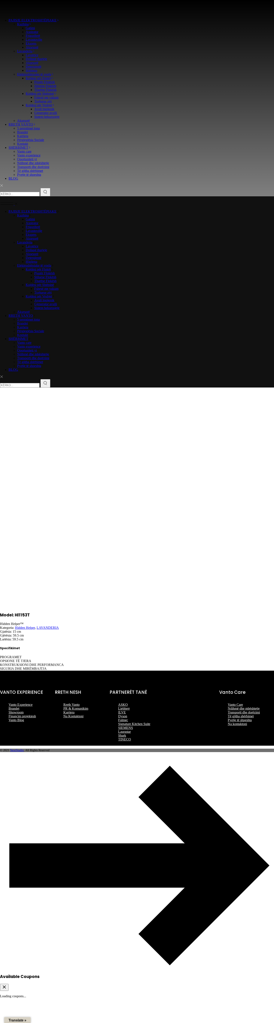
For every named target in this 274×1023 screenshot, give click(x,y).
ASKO (123, 704)
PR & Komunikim (75, 708)
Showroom (16, 712)
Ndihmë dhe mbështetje (244, 708)
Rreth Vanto (71, 704)
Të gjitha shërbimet (241, 716)
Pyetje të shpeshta (240, 720)
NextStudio (17, 750)
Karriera (68, 712)
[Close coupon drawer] (4, 987)
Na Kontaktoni (73, 716)
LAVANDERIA (48, 627)
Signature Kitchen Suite (134, 724)
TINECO (124, 739)
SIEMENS (125, 728)
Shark (122, 735)
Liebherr (124, 708)
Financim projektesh (22, 716)
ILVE (122, 712)
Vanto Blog (16, 720)
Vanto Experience (21, 704)
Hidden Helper (25, 627)
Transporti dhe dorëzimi (244, 712)
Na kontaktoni (237, 724)
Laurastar (124, 731)
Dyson (122, 716)
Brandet (14, 708)
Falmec (123, 720)
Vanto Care (235, 704)
